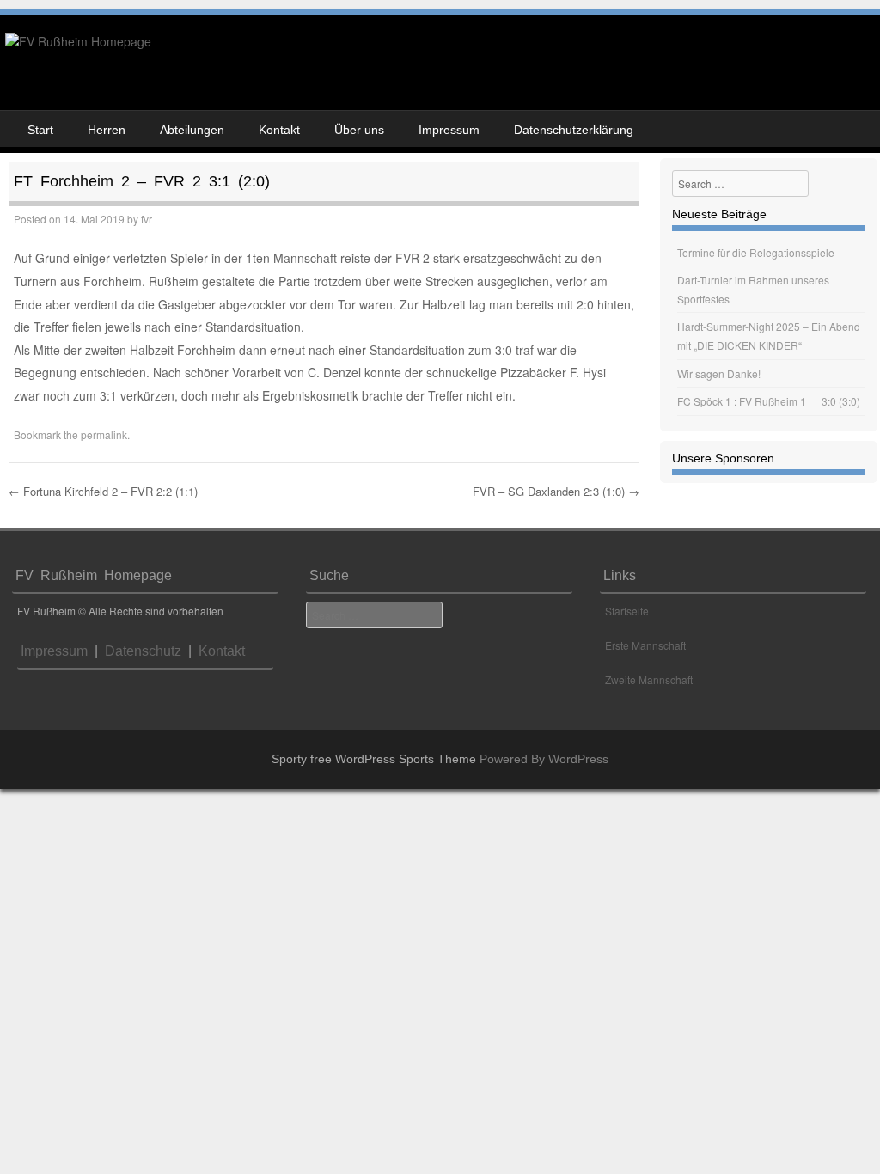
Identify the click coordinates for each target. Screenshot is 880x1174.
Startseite (627, 610)
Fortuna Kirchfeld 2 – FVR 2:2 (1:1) (103, 491)
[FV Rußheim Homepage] (78, 41)
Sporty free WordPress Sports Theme (374, 759)
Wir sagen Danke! (719, 373)
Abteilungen (192, 130)
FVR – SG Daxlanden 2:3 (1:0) (556, 491)
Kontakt (279, 130)
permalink (104, 434)
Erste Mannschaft (645, 645)
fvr (146, 218)
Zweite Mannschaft (649, 679)
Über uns (359, 130)
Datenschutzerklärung (573, 130)
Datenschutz (139, 651)
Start (40, 130)
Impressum (449, 130)
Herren (106, 130)
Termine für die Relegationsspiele (755, 252)
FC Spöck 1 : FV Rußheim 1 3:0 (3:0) (768, 401)
